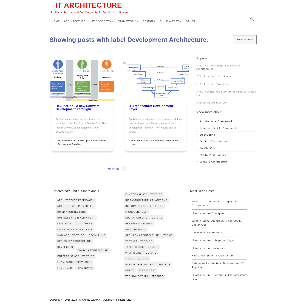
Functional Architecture (143, 194)
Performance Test (138, 223)
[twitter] (86, 86)
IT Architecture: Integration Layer (213, 240)
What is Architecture (214, 161)
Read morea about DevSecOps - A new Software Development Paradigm (82, 142)
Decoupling (207, 134)
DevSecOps (208, 148)
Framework (127, 21)
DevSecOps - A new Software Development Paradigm (78, 107)
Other (190, 21)
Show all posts (245, 39)
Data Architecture (70, 235)
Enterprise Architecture (75, 256)
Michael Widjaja (90, 299)
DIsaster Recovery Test (74, 229)
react (129, 270)
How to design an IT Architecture (213, 255)
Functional (85, 268)
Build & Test (169, 21)
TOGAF (167, 235)
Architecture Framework (216, 121)
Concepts (64, 223)
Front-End (64, 268)
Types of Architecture (141, 247)
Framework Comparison (74, 262)
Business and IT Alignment (218, 128)
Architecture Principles (75, 206)
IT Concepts (101, 21)
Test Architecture (138, 241)
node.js (164, 264)
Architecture (75, 21)
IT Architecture (88, 5)
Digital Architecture (213, 154)
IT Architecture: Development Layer (151, 107)
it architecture (136, 259)
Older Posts (113, 169)
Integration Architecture (144, 206)
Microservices (136, 212)
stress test (147, 270)
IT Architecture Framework (209, 248)
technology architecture (144, 276)
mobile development (140, 264)
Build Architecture (71, 212)
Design (148, 21)
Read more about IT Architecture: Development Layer (154, 142)
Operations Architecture (143, 218)
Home (56, 21)
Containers (84, 223)
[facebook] (77, 86)
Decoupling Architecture (211, 102)
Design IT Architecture (215, 141)
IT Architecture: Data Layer (213, 76)
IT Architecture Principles (212, 84)
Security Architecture (142, 235)
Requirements (135, 229)
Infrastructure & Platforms (146, 200)
